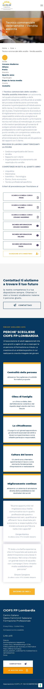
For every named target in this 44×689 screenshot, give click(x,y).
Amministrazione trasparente (14, 642)
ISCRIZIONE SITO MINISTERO (20, 254)
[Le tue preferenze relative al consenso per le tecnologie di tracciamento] (40, 685)
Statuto (6, 640)
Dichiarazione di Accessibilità (13, 630)
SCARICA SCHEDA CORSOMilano (22, 206)
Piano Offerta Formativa (12, 649)
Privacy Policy (8, 626)
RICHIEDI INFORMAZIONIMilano (22, 235)
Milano (5, 67)
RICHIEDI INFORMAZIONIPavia (22, 245)
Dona (5, 655)
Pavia (4, 70)
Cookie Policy (19, 626)
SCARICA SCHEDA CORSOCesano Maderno (22, 216)
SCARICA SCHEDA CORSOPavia (22, 196)
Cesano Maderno (10, 64)
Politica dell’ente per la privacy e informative (19, 647)
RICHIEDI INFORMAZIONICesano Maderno (22, 226)
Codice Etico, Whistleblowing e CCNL (17, 645)
